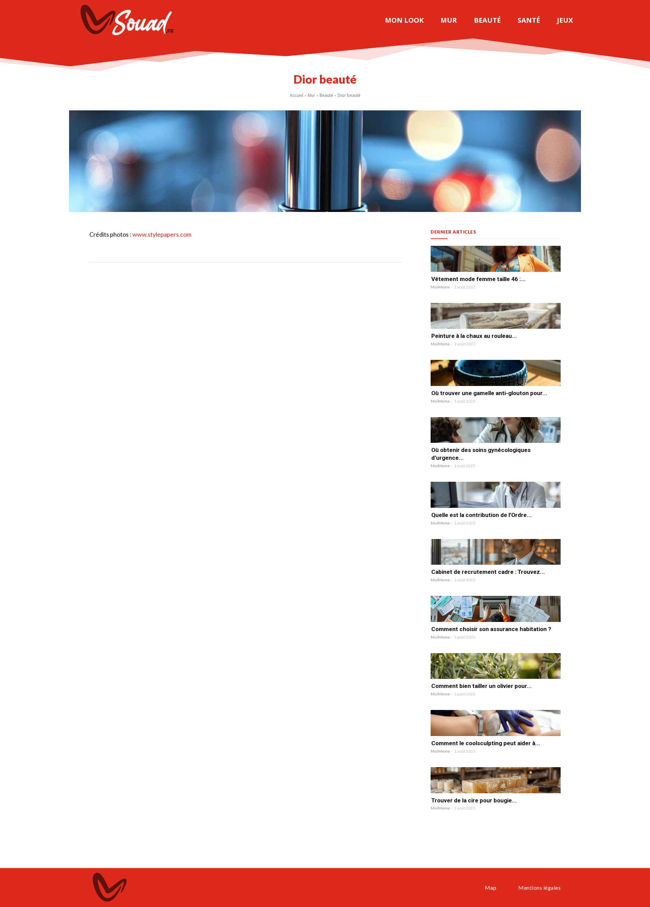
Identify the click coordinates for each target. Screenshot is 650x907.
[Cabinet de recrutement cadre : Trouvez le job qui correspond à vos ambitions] (496, 552)
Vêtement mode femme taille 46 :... (478, 279)
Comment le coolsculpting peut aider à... (485, 743)
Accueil (296, 95)
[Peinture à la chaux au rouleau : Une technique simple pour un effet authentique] (496, 316)
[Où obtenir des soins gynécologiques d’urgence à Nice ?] (496, 430)
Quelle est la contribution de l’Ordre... (481, 515)
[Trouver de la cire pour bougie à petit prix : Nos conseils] (496, 780)
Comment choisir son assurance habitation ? (491, 629)
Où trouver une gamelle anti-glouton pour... (489, 393)
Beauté (326, 95)
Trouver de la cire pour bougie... (474, 800)
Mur (311, 95)
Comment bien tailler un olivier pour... (481, 686)
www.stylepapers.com (161, 234)
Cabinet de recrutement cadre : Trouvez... (488, 571)
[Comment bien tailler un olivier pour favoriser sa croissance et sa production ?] (496, 666)
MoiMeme (440, 286)
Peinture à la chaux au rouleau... (474, 335)
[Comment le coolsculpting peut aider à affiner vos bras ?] (496, 723)
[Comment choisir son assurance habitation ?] (496, 609)
